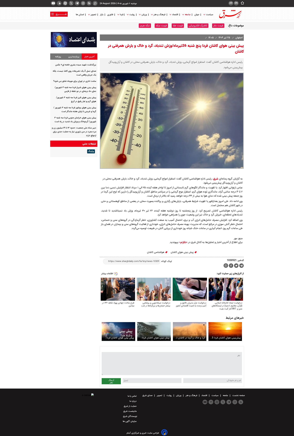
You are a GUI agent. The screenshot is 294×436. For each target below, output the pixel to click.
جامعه (187, 14)
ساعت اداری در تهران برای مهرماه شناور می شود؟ (74, 81)
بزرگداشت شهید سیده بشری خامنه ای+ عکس (75, 64)
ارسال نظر (111, 381)
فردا (121, 14)
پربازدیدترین (73, 56)
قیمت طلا (178, 26)
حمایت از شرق (130, 406)
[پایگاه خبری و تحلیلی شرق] (230, 18)
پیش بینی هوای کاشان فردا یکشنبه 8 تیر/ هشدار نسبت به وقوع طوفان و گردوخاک (154, 338)
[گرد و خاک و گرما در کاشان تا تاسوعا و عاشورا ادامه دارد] (189, 331)
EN (236, 3)
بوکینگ (91, 151)
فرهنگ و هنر (159, 14)
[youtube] (53, 3)
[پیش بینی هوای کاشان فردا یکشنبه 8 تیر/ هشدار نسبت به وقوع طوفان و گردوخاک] (154, 331)
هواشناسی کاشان (156, 252)
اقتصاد (175, 14)
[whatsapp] (226, 265)
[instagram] (83, 3)
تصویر (93, 14)
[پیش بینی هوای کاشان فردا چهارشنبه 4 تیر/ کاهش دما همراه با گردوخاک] (118, 331)
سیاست (209, 14)
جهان (197, 14)
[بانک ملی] (74, 47)
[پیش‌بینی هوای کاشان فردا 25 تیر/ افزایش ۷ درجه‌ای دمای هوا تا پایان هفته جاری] (225, 331)
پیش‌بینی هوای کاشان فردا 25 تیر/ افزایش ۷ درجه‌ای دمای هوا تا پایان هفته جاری (226, 338)
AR (230, 3)
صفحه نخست (238, 395)
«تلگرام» (182, 242)
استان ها (80, 14)
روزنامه (58, 56)
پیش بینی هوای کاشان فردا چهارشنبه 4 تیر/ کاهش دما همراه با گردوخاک (120, 338)
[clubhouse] (59, 3)
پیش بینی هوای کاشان (182, 252)
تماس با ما (132, 396)
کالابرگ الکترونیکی (198, 26)
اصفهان (239, 37)
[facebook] (231, 266)
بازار (101, 14)
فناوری (110, 14)
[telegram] (77, 3)
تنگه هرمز (145, 26)
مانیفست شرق (130, 411)
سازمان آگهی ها (130, 421)
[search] (95, 3)
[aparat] (65, 3)
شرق (215, 179)
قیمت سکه (161, 26)
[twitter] (71, 3)
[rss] (89, 3)
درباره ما (133, 401)
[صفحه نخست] (241, 3)
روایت (132, 14)
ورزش (144, 14)
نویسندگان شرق (130, 416)
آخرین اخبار (89, 56)
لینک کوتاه (166, 261)
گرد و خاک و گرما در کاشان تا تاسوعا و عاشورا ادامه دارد (190, 338)
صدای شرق (147, 395)
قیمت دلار (218, 26)
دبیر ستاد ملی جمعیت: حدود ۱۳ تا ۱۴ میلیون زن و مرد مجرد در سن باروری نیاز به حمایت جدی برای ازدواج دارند (74, 131)
